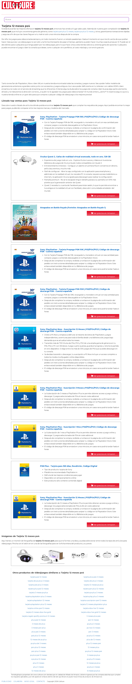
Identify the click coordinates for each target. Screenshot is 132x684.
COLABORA (18, 681)
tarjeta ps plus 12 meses (84, 32)
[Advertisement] (66, 65)
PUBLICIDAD (6, 681)
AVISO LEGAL (29, 681)
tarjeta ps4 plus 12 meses (63, 32)
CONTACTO (41, 681)
